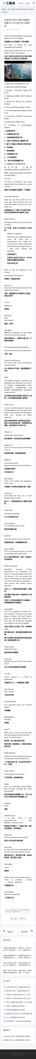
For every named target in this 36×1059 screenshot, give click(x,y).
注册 (28, 3)
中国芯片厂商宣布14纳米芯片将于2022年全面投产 (19, 998)
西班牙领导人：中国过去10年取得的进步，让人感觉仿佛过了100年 (20, 1021)
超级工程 (21, 398)
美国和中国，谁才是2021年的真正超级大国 (19, 1013)
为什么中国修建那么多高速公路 (15, 1017)
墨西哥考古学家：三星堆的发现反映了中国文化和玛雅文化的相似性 (19, 991)
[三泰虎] (8, 3)
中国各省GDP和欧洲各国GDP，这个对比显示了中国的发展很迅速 (19, 994)
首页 (5, 9)
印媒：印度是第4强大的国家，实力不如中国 (19, 1002)
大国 (8, 9)
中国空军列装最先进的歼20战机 (15, 1010)
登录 (21, 3)
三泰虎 (11, 910)
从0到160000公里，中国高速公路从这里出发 (19, 987)
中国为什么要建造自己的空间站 (15, 1006)
